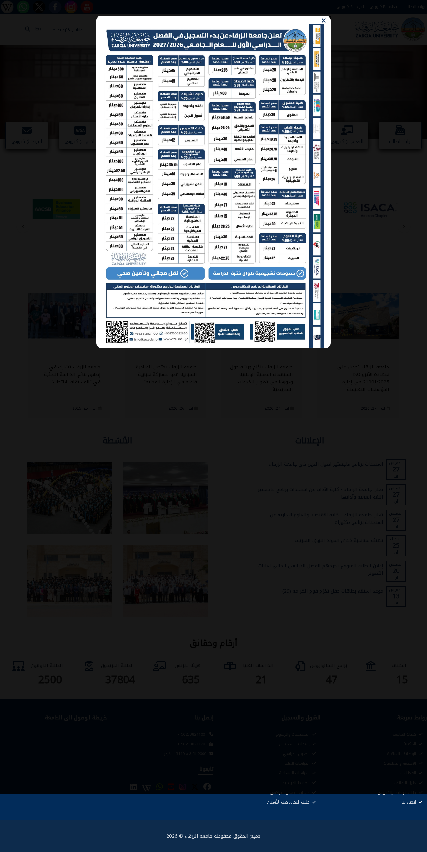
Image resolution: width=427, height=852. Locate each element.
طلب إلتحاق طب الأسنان (289, 802)
